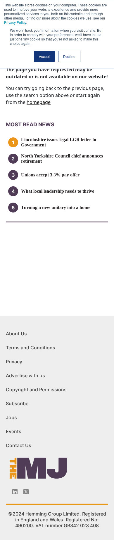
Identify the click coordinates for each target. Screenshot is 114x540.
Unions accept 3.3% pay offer (50, 174)
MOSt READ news (30, 124)
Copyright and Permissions (36, 389)
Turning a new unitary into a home (55, 207)
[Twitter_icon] (26, 491)
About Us (16, 334)
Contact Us (18, 445)
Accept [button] (44, 56)
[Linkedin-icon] (15, 491)
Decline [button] (69, 56)
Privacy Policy (15, 22)
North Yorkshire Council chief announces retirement (62, 158)
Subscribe (17, 403)
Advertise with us (25, 375)
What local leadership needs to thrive (57, 191)
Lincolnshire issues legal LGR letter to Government (58, 142)
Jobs (11, 417)
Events (13, 431)
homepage (39, 102)
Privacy (14, 361)
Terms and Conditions (30, 347)
